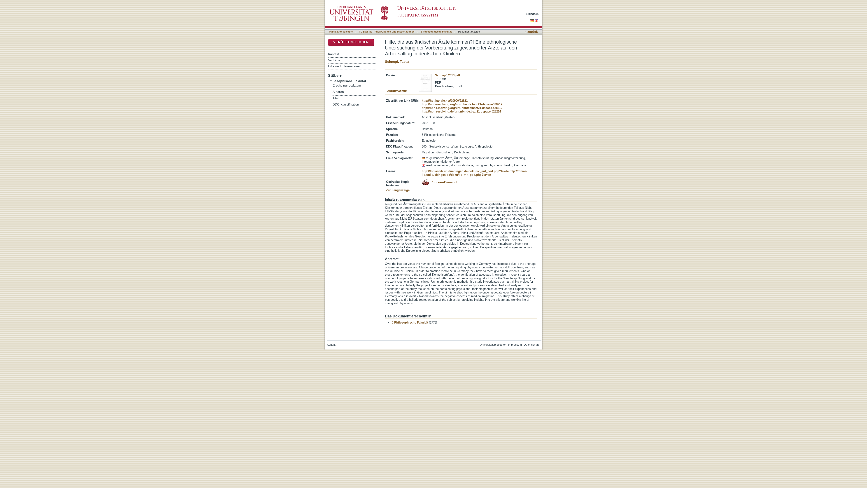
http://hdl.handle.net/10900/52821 (445, 100)
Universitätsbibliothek (493, 344)
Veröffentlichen (351, 42)
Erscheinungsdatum (347, 85)
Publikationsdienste (341, 31)
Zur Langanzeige (398, 190)
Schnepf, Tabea (397, 61)
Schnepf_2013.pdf (447, 75)
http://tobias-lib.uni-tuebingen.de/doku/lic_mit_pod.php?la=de (465, 171)
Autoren (338, 92)
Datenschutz (531, 344)
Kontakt (333, 54)
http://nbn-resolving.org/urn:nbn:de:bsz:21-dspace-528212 (462, 104)
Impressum (515, 344)
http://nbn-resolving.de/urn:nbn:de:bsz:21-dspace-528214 (461, 111)
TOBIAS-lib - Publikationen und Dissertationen (387, 31)
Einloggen (532, 13)
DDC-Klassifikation (346, 104)
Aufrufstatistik (397, 91)
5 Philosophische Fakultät (436, 31)
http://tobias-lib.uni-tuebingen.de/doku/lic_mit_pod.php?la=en (474, 172)
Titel (335, 98)
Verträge (334, 60)
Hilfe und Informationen (344, 66)
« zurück (531, 31)
